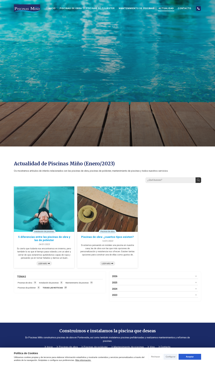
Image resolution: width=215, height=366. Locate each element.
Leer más (42, 263)
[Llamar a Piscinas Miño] (198, 8)
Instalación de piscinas (44, 231)
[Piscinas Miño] (27, 8)
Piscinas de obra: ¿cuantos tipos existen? (107, 236)
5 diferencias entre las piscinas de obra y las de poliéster (44, 238)
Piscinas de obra (107, 231)
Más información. (83, 360)
